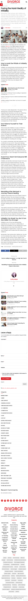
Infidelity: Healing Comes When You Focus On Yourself (13, 100)
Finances (3, 445)
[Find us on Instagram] (8, 501)
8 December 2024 (12, 90)
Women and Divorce (6, 485)
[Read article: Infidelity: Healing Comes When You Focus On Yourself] (3, 313)
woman (17, 591)
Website (3, 367)
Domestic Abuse (5, 433)
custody (22, 564)
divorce (8, 46)
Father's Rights (4, 440)
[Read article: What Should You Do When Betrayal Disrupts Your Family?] (4, 89)
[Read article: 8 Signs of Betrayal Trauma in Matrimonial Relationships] (3, 308)
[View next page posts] (15, 106)
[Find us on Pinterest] (23, 501)
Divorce (3, 425)
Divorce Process (5, 569)
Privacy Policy (19, 598)
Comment (4, 339)
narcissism (13, 580)
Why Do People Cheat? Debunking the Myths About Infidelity (16, 324)
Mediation (3, 468)
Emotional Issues (5, 435)
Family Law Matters (19, 571)
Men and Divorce (5, 470)
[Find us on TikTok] (11, 501)
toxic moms (11, 591)
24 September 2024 (17, 27)
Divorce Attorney (5, 428)
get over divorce (6, 575)
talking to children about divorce (18, 589)
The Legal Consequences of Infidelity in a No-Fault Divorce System (16, 318)
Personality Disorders (6, 478)
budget (3, 560)
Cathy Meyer (7, 27)
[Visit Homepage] (14, 2)
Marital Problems (5, 465)
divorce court (22, 566)
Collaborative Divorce (6, 413)
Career (2, 398)
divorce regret (14, 569)
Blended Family (4, 395)
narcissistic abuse (10, 582)
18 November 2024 (5, 98)
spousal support (6, 589)
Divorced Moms (5, 430)
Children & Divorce (5, 403)
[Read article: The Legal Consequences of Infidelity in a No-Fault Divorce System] (3, 319)
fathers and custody (6, 443)
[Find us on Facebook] (2, 501)
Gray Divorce (4, 450)
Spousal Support (5, 483)
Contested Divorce (15, 564)
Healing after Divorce (6, 453)
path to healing (21, 584)
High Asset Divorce (5, 455)
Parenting (14, 584)
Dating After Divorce (6, 420)
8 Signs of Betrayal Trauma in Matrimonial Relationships (13, 96)
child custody (10, 560)
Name (3, 355)
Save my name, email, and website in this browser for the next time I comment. (14, 374)
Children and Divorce (7, 562)
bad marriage (7, 246)
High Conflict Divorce (6, 458)
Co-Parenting (4, 408)
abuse (5, 557)
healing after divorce (17, 246)
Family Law (3, 438)
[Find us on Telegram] (20, 501)
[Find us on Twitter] (5, 501)
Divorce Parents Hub (8, 596)
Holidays (3, 460)
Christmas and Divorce (6, 405)
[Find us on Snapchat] (14, 501)
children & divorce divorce (20, 560)
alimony (9, 557)
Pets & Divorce (4, 480)
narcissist (20, 580)
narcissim (7, 580)
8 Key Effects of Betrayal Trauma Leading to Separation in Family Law (16, 302)
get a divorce (21, 573)
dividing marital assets (8, 566)
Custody (3, 418)
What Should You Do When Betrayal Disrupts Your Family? (16, 88)
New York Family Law (6, 475)
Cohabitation (4, 410)
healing (13, 575)
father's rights (7, 573)
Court (2, 415)
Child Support (4, 400)
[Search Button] (26, 2)
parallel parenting (7, 584)
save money (21, 587)
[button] (1, 4)
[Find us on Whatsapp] (17, 501)
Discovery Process (5, 423)
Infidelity (6, 5)
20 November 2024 (11, 94)
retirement (15, 587)
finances (14, 573)
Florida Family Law (5, 448)
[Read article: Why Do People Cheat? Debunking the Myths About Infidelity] (3, 324)
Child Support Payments (19, 562)
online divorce (19, 582)
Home (2, 5)
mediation (19, 578)
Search (2, 382)
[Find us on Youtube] (26, 501)
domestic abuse (22, 569)
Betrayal (22, 557)
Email (2, 361)
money (24, 578)
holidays (13, 578)
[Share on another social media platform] (23, 251)
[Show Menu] (1, 2)
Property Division (7, 587)
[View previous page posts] (13, 106)
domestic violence (9, 571)
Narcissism (3, 473)
